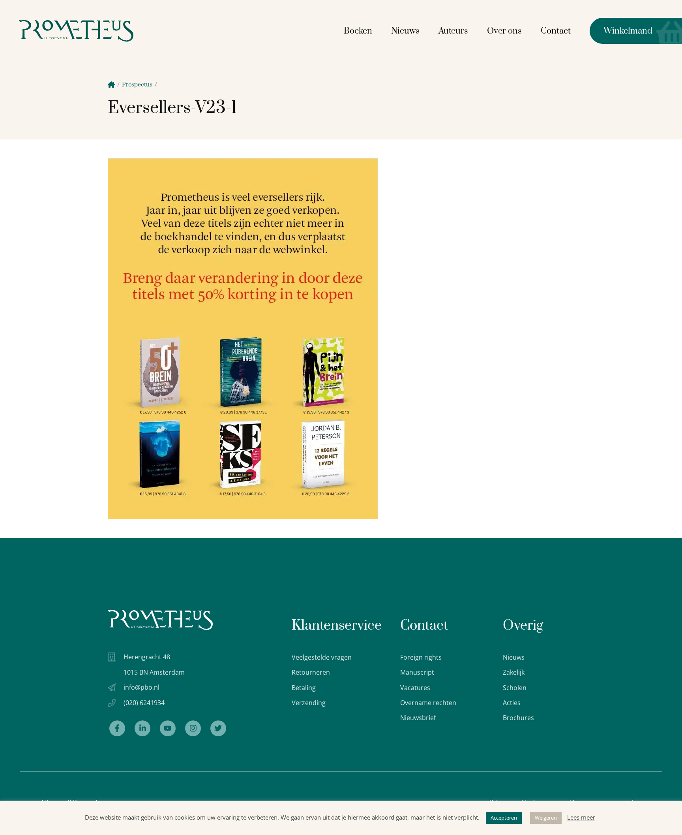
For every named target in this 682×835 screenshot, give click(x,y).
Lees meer (581, 817)
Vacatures (415, 687)
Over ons (504, 31)
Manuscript (417, 672)
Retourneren (311, 672)
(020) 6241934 (144, 702)
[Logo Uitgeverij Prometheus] (76, 30)
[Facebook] (117, 728)
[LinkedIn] (142, 728)
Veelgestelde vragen (322, 657)
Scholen (514, 687)
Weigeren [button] (546, 817)
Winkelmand (621, 31)
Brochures (518, 717)
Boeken (358, 31)
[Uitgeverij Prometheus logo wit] (160, 620)
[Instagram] (193, 728)
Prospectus (137, 84)
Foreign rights (421, 657)
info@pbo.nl (141, 687)
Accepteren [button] (504, 817)
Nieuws (405, 31)
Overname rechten (428, 702)
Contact (556, 31)
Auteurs (453, 31)
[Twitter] (218, 728)
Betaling (304, 687)
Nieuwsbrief (418, 717)
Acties (512, 702)
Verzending (309, 702)
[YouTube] (168, 728)
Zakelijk (514, 672)
